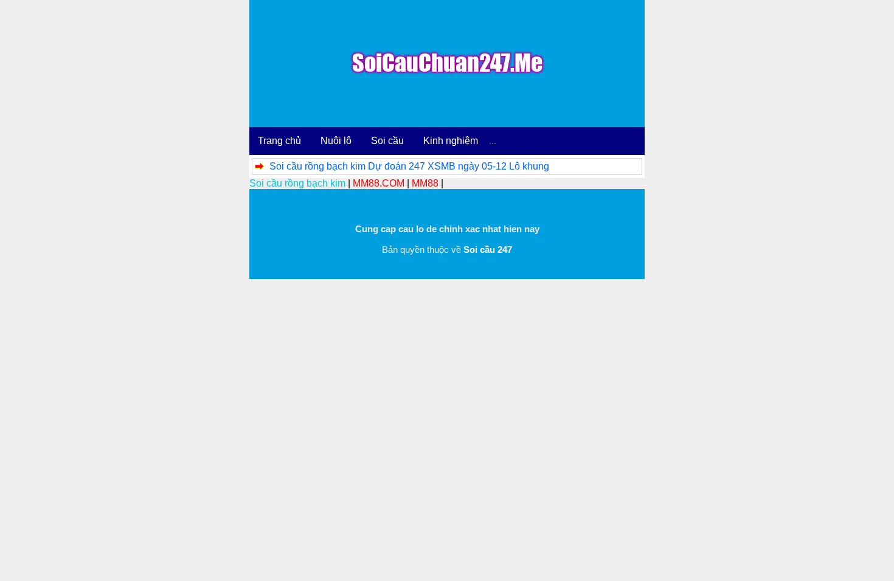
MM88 (425, 183)
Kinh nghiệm (450, 141)
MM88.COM (378, 183)
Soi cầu (387, 141)
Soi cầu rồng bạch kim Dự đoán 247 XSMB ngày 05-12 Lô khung (409, 166)
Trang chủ (279, 141)
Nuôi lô (336, 141)
